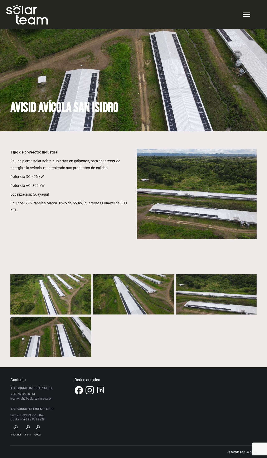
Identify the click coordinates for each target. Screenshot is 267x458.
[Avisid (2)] (133, 294)
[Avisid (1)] (50, 294)
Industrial (15, 434)
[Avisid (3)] (216, 294)
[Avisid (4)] (50, 337)
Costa (37, 434)
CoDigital (251, 451)
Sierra (27, 434)
